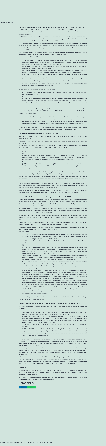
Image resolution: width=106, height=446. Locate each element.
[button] (23, 387)
